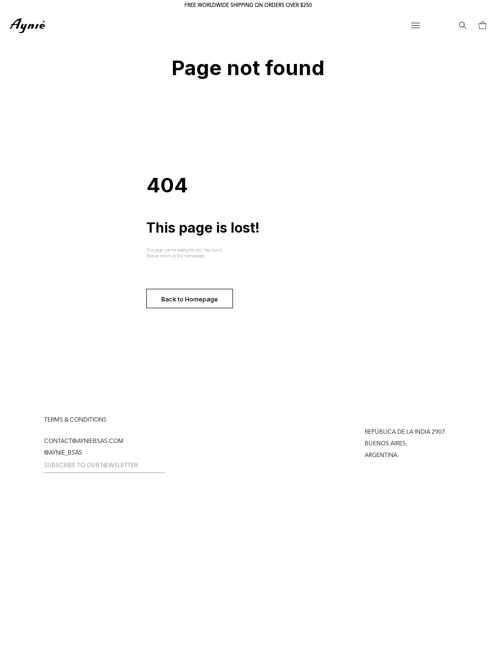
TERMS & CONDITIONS (75, 420)
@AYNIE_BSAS (63, 453)
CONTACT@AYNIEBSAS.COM (84, 441)
